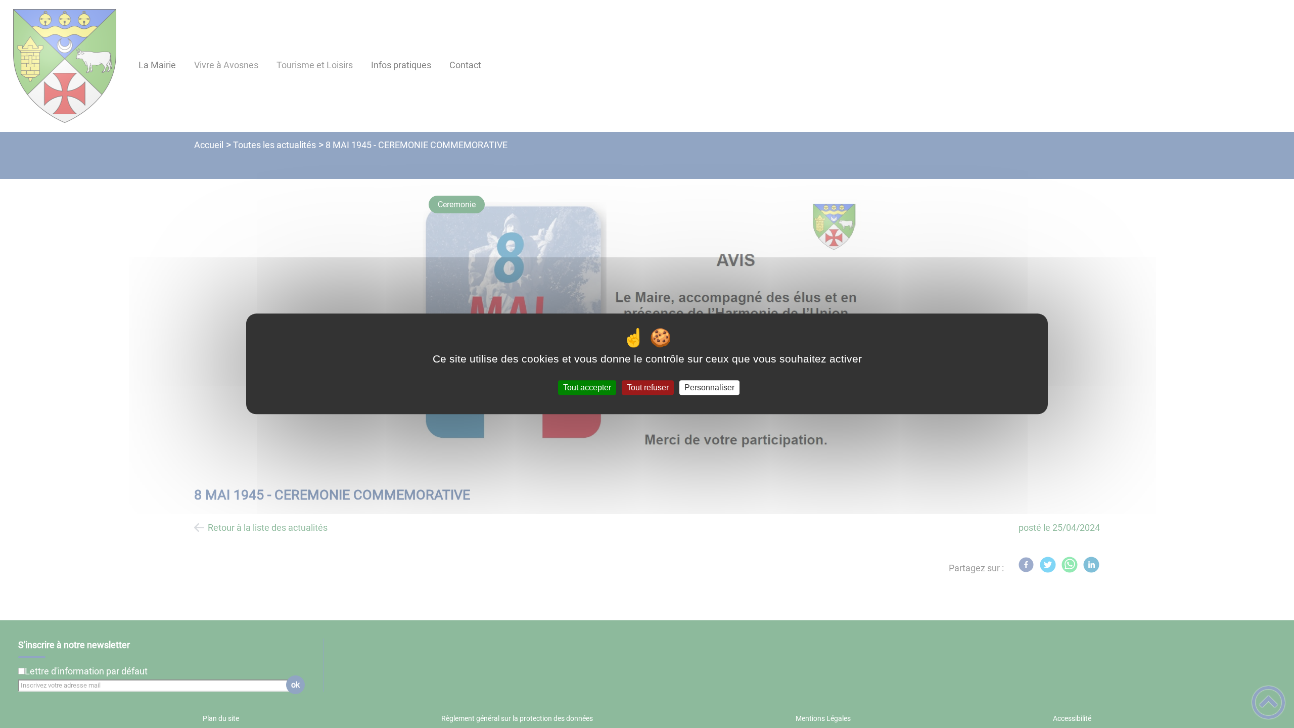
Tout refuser (648, 387)
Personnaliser (709, 387)
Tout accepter (587, 387)
